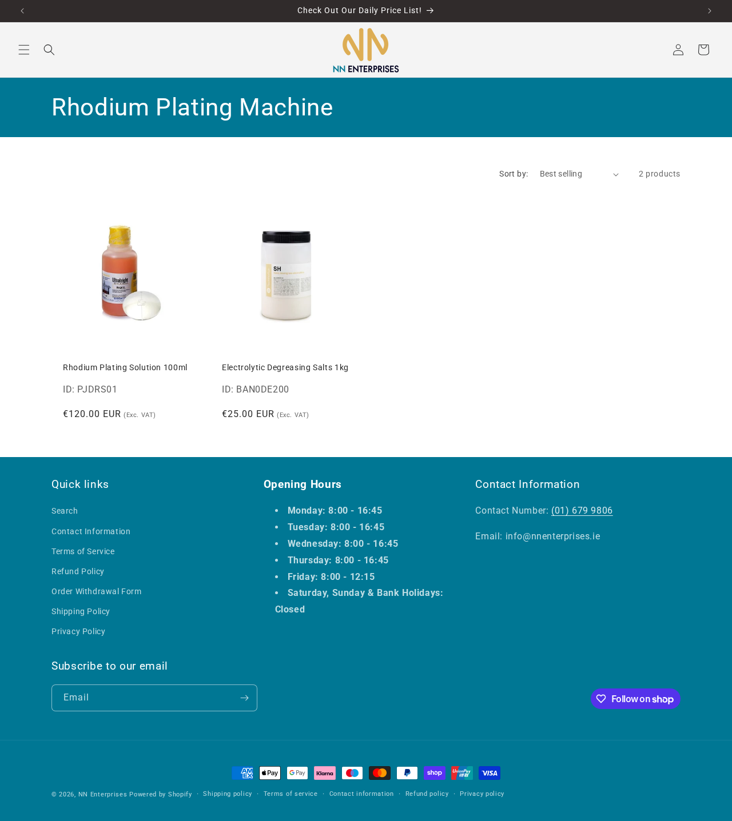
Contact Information (90, 531)
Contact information (361, 794)
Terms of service (291, 794)
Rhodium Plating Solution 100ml (125, 367)
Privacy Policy (78, 631)
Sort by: (513, 173)
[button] (24, 49)
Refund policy (427, 794)
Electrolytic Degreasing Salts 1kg (285, 367)
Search (64, 511)
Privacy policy (482, 794)
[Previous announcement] (22, 11)
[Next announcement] (709, 11)
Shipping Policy (80, 611)
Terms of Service (83, 551)
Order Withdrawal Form (96, 591)
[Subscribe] (244, 697)
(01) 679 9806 (582, 511)
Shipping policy (227, 794)
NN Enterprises (103, 794)
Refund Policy (78, 571)
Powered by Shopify (160, 794)
